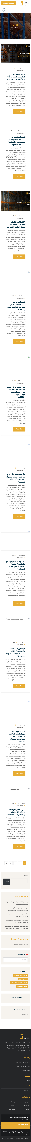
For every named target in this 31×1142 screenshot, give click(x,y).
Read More (19, 111)
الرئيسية (27, 1102)
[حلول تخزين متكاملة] (24, 3)
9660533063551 (23, 1124)
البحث (26, 875)
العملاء (27, 1109)
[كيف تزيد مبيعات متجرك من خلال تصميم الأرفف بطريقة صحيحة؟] (15, 628)
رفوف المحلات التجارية (23, 1066)
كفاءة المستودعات (22, 986)
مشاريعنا (12, 1105)
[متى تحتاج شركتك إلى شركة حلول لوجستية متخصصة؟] (15, 793)
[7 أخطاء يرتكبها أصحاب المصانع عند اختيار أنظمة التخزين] (15, 201)
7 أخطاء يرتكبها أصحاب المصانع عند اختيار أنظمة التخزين (16, 224)
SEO (12, 68)
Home (16, 27)
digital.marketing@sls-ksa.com (18, 1117)
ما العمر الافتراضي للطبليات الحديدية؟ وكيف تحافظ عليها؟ (16, 76)
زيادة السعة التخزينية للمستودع (19, 982)
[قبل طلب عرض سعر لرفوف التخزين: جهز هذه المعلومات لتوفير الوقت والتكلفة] (15, 366)
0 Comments (20, 70)
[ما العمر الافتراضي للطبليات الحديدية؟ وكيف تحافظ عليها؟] (15, 53)
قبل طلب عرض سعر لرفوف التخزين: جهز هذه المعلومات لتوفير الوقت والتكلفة (16, 392)
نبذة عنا (13, 1102)
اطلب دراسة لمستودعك (8, 3)
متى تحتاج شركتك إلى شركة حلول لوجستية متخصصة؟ (16, 812)
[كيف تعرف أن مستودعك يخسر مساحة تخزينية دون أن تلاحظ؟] (15, 281)
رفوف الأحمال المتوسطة (23, 1062)
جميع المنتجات (25, 1070)
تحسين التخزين (23, 979)
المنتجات (26, 1105)
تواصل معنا (12, 1109)
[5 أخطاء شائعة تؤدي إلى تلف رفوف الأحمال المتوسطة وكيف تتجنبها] (15, 453)
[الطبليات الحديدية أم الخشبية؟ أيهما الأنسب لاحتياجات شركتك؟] (15, 541)
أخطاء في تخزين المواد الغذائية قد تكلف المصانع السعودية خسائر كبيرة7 (17, 736)
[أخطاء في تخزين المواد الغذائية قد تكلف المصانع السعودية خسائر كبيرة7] (15, 710)
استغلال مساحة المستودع (20, 975)
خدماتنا (28, 1080)
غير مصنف (25, 1014)
